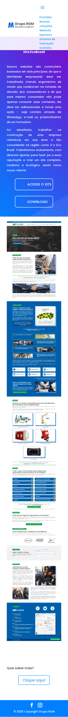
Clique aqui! (34, 680)
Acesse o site (39, 184)
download (37, 201)
